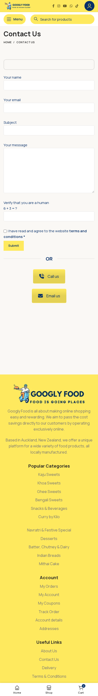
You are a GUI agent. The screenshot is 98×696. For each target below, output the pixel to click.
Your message (15, 144)
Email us (53, 295)
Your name (12, 77)
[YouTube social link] (65, 6)
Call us (53, 276)
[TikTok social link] (77, 6)
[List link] (49, 475)
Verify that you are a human (45, 219)
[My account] (89, 6)
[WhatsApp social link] (71, 6)
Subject (10, 122)
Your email (12, 99)
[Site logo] (18, 5)
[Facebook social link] (53, 6)
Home (7, 42)
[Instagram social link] (59, 6)
